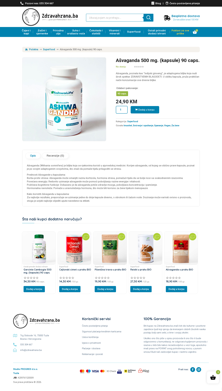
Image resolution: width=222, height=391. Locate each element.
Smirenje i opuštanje (143, 125)
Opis (33, 155)
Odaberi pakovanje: (127, 88)
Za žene (175, 125)
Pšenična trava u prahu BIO (110, 269)
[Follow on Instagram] (198, 369)
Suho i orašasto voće (76, 32)
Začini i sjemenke (42, 32)
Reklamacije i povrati (92, 354)
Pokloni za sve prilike (180, 32)
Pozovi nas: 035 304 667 (39, 3)
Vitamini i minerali (114, 32)
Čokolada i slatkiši (96, 32)
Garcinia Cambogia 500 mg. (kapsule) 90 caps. (37, 271)
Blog (158, 3)
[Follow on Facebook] (192, 369)
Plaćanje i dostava (91, 348)
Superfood (133, 31)
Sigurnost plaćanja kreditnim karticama (101, 331)
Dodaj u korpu (146, 109)
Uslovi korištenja (90, 337)
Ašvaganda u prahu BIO (179, 269)
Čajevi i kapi (26, 32)
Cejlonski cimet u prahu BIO (75, 269)
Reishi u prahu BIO (140, 269)
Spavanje (158, 125)
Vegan (167, 125)
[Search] (148, 18)
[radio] (122, 93)
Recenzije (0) (55, 155)
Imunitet (128, 125)
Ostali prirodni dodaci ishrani (157, 32)
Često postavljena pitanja (185, 3)
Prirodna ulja (58, 32)
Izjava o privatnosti (91, 343)
